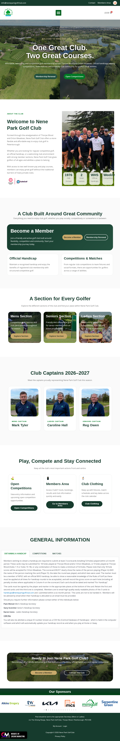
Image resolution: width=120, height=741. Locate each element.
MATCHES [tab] (56, 553)
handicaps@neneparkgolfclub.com (19, 592)
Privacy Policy (60, 736)
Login (65, 726)
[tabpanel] (60, 592)
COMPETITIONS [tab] (39, 553)
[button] (58, 13)
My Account (57, 726)
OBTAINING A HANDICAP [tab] (15, 553)
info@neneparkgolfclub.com (13, 3)
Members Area (104, 3)
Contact (91, 3)
